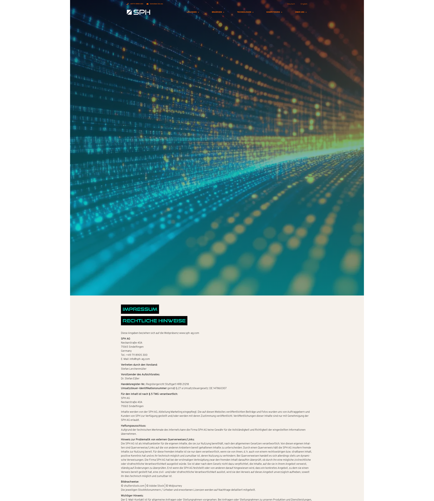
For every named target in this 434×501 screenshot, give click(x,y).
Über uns (299, 12)
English (304, 4)
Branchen (217, 12)
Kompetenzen (273, 12)
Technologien (244, 12)
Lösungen (192, 12)
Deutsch (291, 4)
